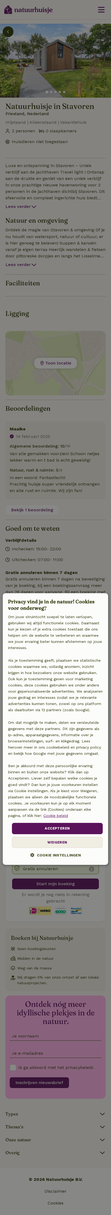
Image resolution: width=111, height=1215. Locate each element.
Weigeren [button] (57, 842)
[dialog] (55, 729)
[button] (55, 855)
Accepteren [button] (57, 828)
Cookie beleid (55, 815)
